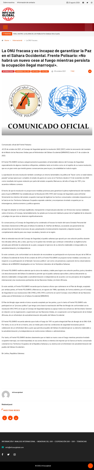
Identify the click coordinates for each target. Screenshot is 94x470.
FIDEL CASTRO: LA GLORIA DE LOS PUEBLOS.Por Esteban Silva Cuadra (36, 34)
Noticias (35, 71)
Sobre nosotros (8, 2)
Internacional (17, 40)
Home (7, 40)
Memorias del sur (22, 71)
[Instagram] (91, 2)
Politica (44, 71)
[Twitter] (87, 2)
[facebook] (83, 2)
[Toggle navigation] (5, 27)
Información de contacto (26, 2)
